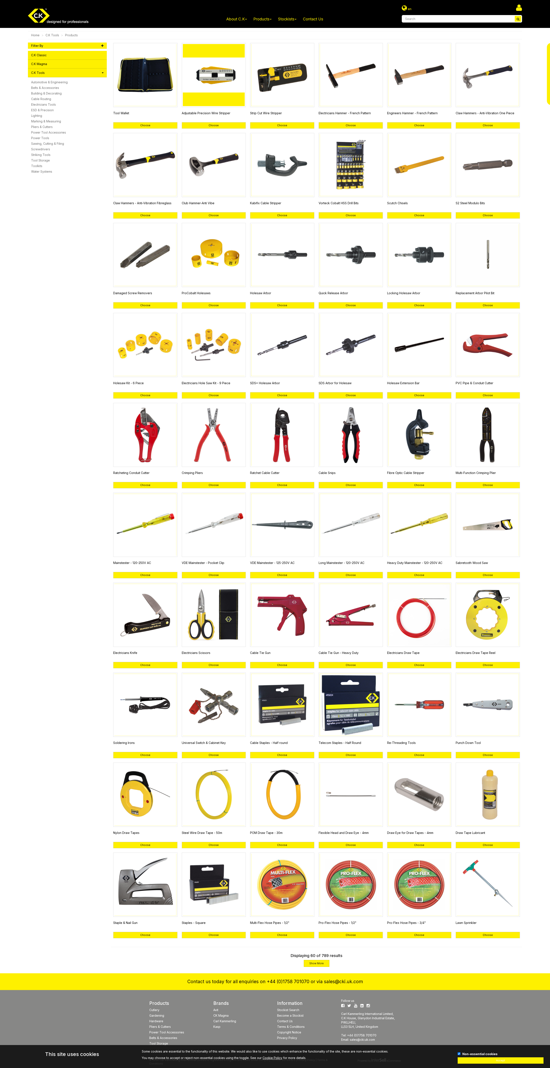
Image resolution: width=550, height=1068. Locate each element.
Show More (316, 963)
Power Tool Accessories (48, 132)
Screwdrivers (40, 149)
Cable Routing (41, 99)
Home (35, 35)
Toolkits (36, 166)
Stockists (286, 19)
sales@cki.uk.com (343, 981)
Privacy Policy (287, 1038)
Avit (215, 1010)
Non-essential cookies (480, 1054)
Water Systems (41, 171)
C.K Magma (39, 64)
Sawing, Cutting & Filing (47, 143)
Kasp (216, 1026)
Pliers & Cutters (42, 127)
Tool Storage (40, 160)
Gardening (156, 1015)
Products (261, 19)
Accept (500, 1060)
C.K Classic (39, 55)
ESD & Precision (42, 110)
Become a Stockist (290, 1015)
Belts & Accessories (45, 88)
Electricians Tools (43, 104)
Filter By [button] (37, 45)
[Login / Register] (519, 7)
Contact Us (313, 19)
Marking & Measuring (46, 121)
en (409, 9)
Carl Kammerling (224, 1021)
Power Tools (40, 138)
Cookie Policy (272, 1058)
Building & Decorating (46, 93)
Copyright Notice (289, 1032)
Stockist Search (288, 1010)
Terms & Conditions (291, 1026)
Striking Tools (40, 155)
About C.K (235, 19)
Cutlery (154, 1010)
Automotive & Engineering (49, 82)
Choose (145, 125)
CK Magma (221, 1015)
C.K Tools (52, 35)
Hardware (156, 1021)
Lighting (36, 115)
